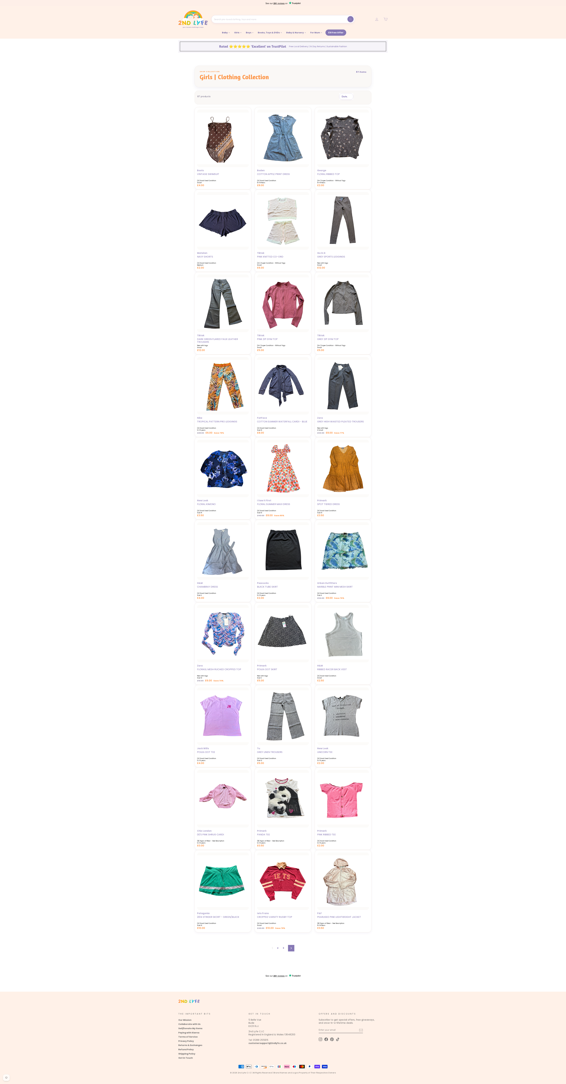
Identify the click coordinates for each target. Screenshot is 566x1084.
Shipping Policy (186, 1053)
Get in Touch (185, 1057)
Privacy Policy (186, 1041)
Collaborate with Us (189, 1024)
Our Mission (184, 1020)
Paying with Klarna (188, 1032)
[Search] (350, 19)
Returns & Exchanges (190, 1045)
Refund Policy (186, 1049)
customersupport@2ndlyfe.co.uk (268, 1043)
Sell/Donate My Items (190, 1028)
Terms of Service (188, 1036)
